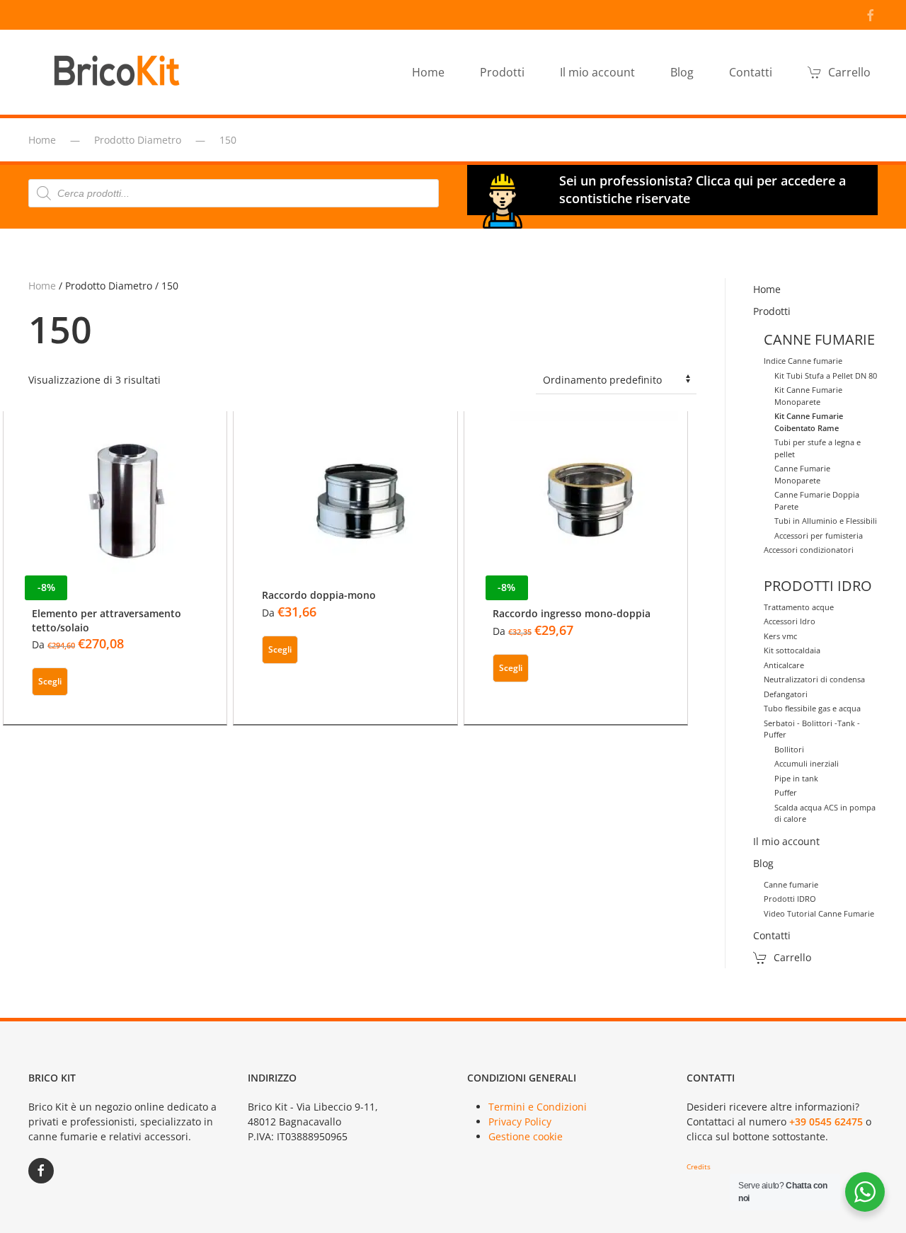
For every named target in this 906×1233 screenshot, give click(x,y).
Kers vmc (780, 636)
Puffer (785, 792)
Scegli (50, 681)
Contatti (750, 72)
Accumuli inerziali (806, 763)
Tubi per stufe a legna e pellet (817, 448)
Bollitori (789, 749)
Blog (763, 863)
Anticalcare (784, 665)
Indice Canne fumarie (803, 360)
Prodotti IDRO (790, 898)
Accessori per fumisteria (818, 535)
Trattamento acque (799, 607)
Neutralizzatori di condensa (814, 679)
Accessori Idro (789, 621)
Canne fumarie (791, 884)
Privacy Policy (519, 1121)
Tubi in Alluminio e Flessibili (825, 520)
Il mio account (597, 72)
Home (428, 72)
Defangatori (786, 694)
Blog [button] (682, 72)
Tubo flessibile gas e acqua (812, 708)
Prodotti (772, 311)
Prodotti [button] (502, 72)
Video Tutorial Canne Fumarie (819, 913)
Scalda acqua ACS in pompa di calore (825, 813)
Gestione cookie (525, 1136)
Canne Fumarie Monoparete (802, 474)
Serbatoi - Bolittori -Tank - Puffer (812, 729)
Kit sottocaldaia (792, 650)
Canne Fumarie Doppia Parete (816, 500)
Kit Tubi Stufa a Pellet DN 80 (825, 375)
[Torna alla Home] (120, 72)
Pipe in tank (796, 778)
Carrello (849, 72)
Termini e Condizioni (537, 1106)
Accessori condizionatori (809, 549)
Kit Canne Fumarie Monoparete (808, 395)
